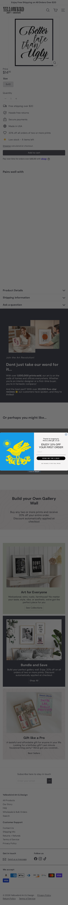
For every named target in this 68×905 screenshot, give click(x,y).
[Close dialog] (66, 434)
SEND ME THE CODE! (51, 458)
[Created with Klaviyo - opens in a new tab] (34, 471)
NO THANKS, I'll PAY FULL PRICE (51, 463)
